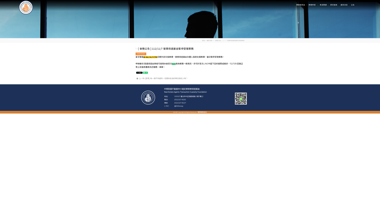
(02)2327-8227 (180, 103)
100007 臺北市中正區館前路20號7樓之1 (188, 96)
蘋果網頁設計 (202, 112)
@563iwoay (178, 106)
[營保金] (26, 7)
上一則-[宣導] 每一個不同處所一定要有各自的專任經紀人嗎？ (163, 78)
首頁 (203, 40)
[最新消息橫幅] (190, 19)
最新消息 (209, 40)
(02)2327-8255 (180, 100)
